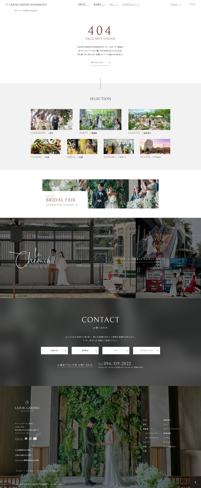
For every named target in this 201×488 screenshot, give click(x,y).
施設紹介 (167, 420)
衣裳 (145, 451)
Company (55, 471)
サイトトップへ (97, 62)
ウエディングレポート (172, 429)
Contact (19, 471)
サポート (146, 442)
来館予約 (82, 4)
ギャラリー (167, 442)
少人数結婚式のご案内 (23, 450)
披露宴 (146, 429)
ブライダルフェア (129, 4)
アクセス (174, 4)
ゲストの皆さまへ (170, 446)
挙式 (145, 424)
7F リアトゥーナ (151, 433)
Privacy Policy (42, 471)
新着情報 (167, 433)
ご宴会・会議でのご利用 (23, 455)
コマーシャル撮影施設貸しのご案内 (27, 460)
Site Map (29, 471)
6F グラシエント (151, 438)
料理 (145, 446)
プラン (111, 4)
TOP (145, 420)
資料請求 (97, 4)
